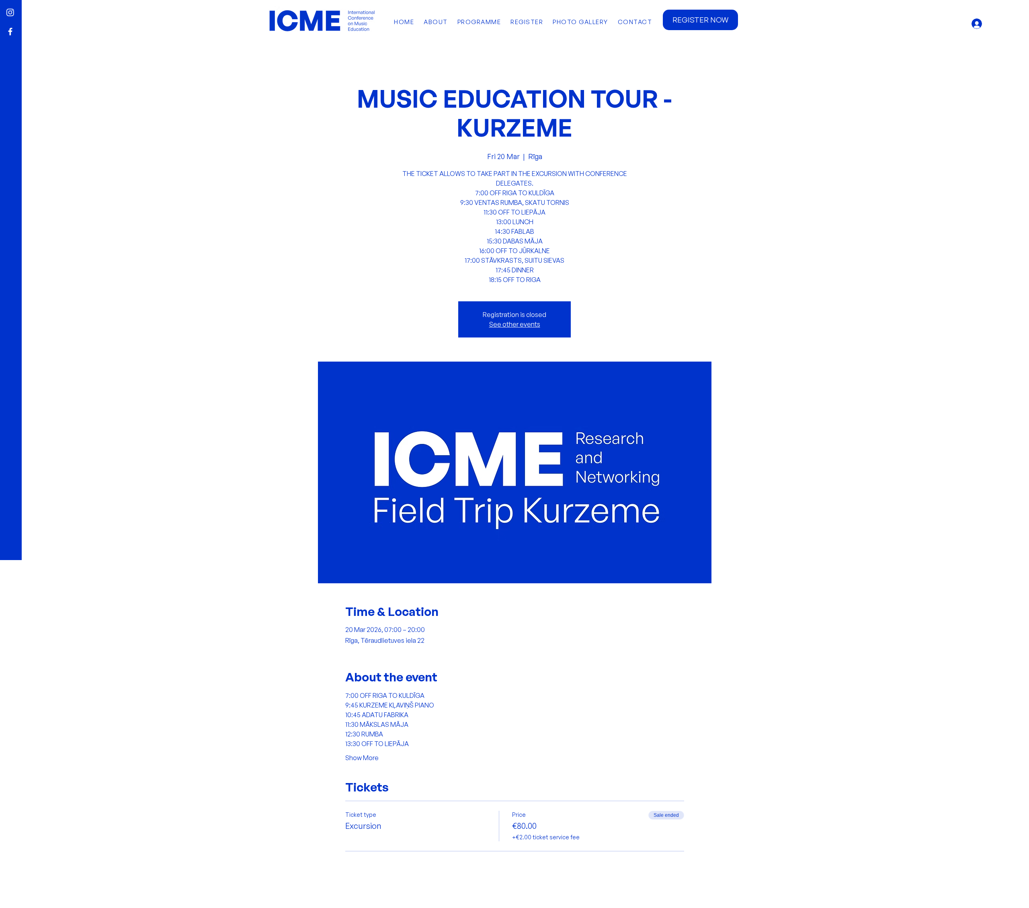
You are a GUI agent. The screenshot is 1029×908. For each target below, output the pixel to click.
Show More (362, 758)
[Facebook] (10, 32)
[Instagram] (10, 12)
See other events (514, 324)
